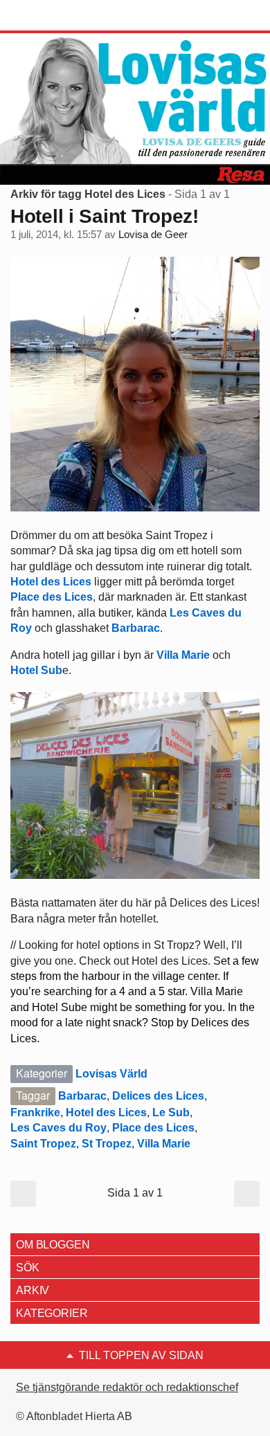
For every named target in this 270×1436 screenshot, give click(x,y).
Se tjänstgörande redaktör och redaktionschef (127, 1387)
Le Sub (171, 1112)
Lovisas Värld (111, 1074)
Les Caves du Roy (58, 1128)
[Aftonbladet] (62, 16)
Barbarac (135, 628)
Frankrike (35, 1112)
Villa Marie (183, 655)
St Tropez (107, 1143)
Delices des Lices (158, 1096)
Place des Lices (51, 597)
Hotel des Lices (52, 582)
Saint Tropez (43, 1143)
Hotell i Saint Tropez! (104, 216)
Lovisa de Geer (153, 234)
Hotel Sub (36, 670)
